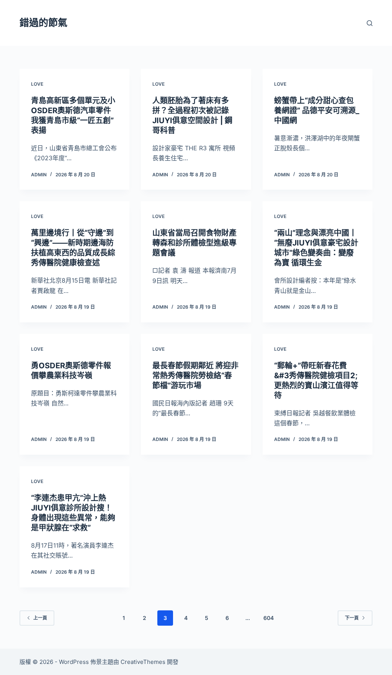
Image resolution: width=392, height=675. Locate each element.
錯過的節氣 (43, 22)
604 (268, 618)
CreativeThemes (143, 661)
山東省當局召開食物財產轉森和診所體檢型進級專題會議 (194, 242)
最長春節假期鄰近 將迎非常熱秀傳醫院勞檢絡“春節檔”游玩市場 (195, 375)
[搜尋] (369, 23)
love (37, 84)
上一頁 (40, 618)
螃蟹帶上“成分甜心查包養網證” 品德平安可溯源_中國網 (316, 110)
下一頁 (352, 618)
